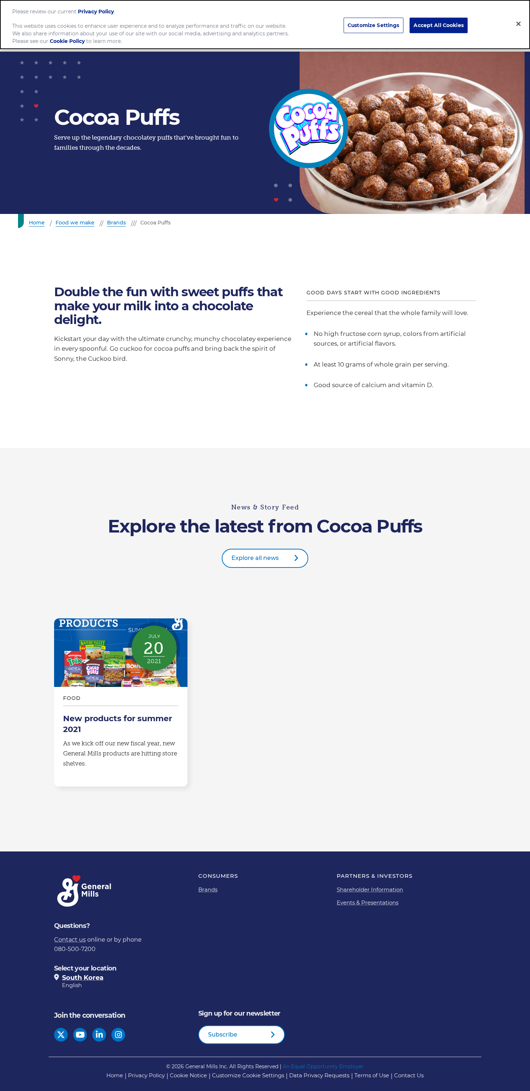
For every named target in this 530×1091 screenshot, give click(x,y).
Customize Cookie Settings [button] (248, 1075)
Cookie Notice (188, 1075)
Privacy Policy (146, 1075)
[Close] (518, 24)
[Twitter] (61, 1035)
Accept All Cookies (439, 25)
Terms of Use (371, 1075)
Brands (207, 889)
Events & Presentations (367, 902)
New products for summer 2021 (120, 702)
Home (114, 1075)
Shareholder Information (370, 889)
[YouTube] (80, 1035)
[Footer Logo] (84, 891)
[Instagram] (118, 1035)
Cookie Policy (67, 41)
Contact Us (409, 1075)
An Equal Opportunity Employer (323, 1066)
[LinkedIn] (99, 1035)
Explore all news (255, 558)
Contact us (70, 939)
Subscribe (222, 1034)
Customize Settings (373, 25)
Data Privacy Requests (319, 1075)
